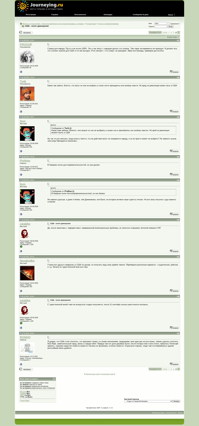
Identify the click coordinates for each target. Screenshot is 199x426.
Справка (54, 14)
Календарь (108, 14)
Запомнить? (174, 24)
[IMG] (22, 395)
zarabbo (25, 223)
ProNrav (25, 160)
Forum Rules (24, 400)
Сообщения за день (141, 14)
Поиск (170, 15)
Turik (23, 81)
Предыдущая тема (92, 374)
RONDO (25, 337)
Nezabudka (27, 260)
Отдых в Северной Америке (108, 24)
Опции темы (172, 37)
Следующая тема (107, 374)
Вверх (180, 412)
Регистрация (31, 14)
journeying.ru (171, 412)
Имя (150, 23)
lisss (22, 121)
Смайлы (23, 393)
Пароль (151, 26)
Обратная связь (158, 412)
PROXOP (26, 44)
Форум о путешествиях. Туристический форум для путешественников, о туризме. (53, 24)
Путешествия (91, 24)
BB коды (23, 392)
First (165, 32)
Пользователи (80, 14)
